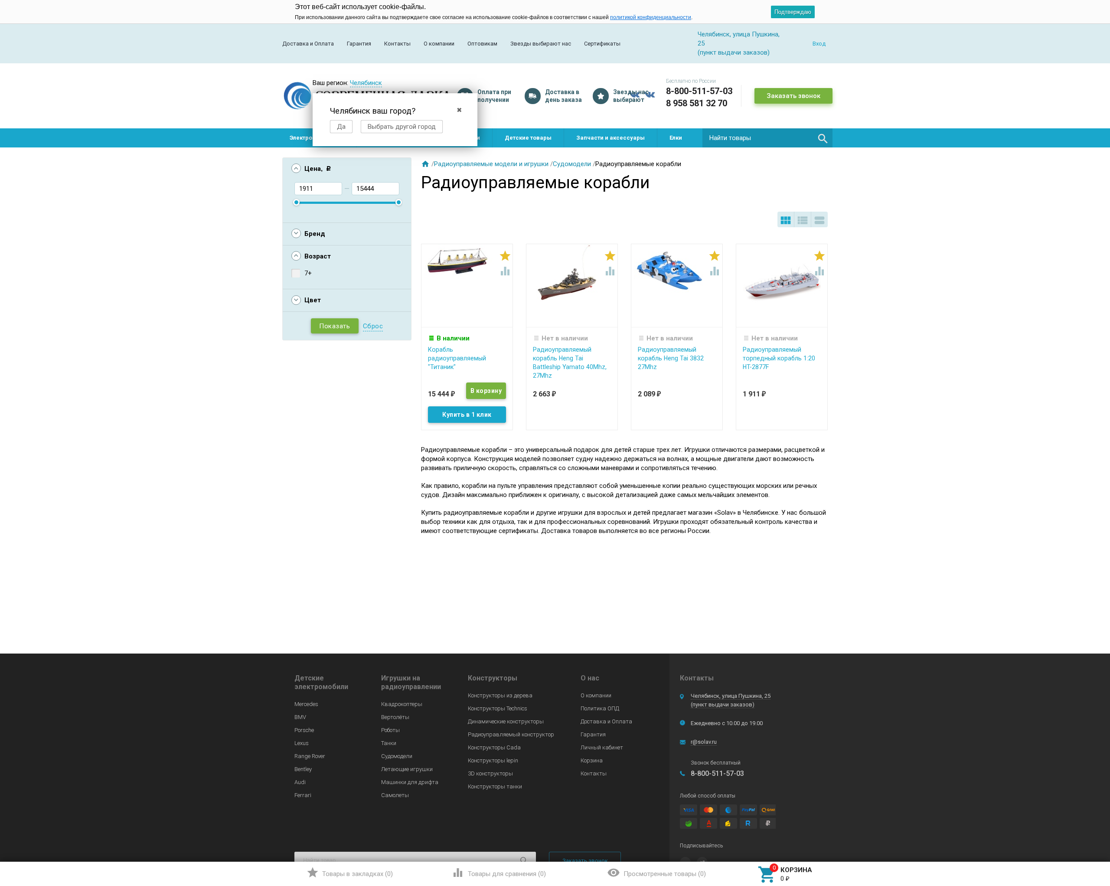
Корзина (592, 760)
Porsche (304, 730)
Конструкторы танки (495, 786)
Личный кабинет (602, 747)
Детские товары (528, 137)
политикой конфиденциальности (650, 17)
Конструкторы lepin (493, 760)
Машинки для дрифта (409, 782)
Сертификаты (602, 43)
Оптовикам (482, 43)
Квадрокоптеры (401, 704)
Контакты (397, 43)
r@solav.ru (704, 742)
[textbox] (767, 137)
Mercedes (306, 704)
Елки (675, 137)
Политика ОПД (600, 708)
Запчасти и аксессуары (610, 137)
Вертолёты (395, 717)
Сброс (373, 326)
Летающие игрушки (407, 769)
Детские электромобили (321, 682)
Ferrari (302, 795)
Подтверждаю (792, 12)
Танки (388, 743)
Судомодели (572, 164)
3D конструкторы (490, 773)
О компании (439, 43)
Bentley (303, 769)
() (349, 872)
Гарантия (359, 43)
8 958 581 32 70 (696, 103)
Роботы (390, 730)
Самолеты (395, 795)
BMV (300, 717)
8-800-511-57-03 (699, 91)
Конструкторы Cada (494, 747)
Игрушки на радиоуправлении (411, 682)
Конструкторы (492, 678)
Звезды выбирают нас (540, 43)
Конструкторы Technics (497, 708)
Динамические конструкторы (506, 721)
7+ (308, 273)
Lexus (301, 743)
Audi (300, 782)
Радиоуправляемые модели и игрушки (491, 164)
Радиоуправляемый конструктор (511, 734)
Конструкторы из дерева (500, 695)
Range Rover (309, 756)
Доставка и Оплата (308, 43)
